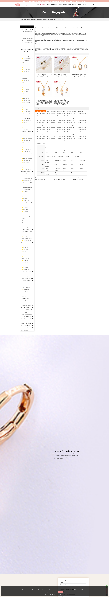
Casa (38, 4)
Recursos (69, 4)
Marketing (62, 594)
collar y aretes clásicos (76, 177)
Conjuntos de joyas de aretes (50, 19)
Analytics (52, 594)
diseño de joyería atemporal (77, 179)
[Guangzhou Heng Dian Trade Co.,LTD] (17, 4)
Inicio (22, 19)
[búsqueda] (93, 4)
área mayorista (42, 4)
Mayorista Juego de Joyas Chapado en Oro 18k (35, 19)
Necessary (47, 594)
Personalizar (60, 4)
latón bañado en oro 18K (40, 179)
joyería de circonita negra (58, 177)
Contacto (79, 4)
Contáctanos (60, 458)
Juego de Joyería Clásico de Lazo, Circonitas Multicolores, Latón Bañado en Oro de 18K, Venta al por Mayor (62, 75)
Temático (48, 4)
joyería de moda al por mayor (59, 179)
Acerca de (74, 4)
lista (85, 53)
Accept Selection (54, 592)
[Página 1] (37, 109)
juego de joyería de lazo (39, 177)
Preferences (57, 594)
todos (25, 19)
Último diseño (54, 4)
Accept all (60, 592)
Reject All (48, 592)
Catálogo (65, 4)
